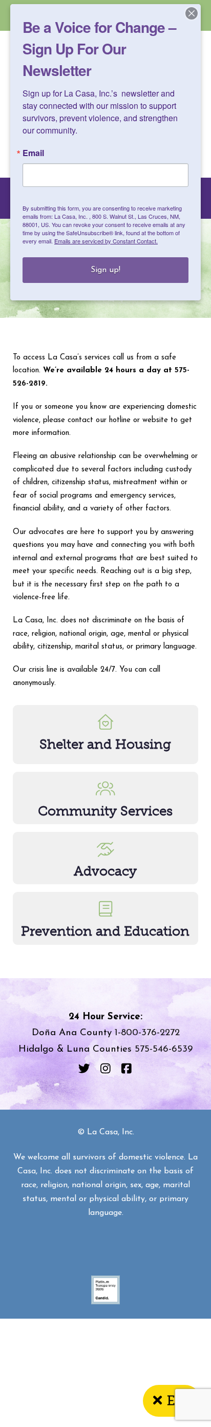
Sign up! (105, 270)
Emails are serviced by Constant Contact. (106, 241)
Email (33, 153)
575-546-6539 (164, 1049)
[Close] (191, 13)
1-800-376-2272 (147, 1033)
